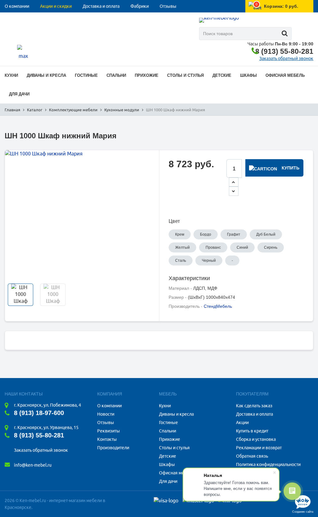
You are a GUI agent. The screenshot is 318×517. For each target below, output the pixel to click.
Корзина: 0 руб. (281, 6)
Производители (113, 447)
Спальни (167, 430)
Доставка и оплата (101, 6)
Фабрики (139, 6)
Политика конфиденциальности (268, 464)
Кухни (165, 405)
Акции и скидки (56, 6)
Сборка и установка (256, 439)
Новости (105, 414)
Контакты (14, 18)
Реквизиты (108, 430)
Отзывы (168, 6)
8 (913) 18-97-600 (39, 412)
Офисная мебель (176, 472)
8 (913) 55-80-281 (284, 51)
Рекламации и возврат (259, 447)
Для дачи (168, 481)
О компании (17, 6)
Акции (242, 422)
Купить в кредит (252, 430)
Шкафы (167, 464)
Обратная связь (252, 456)
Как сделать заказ (254, 405)
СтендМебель (218, 306)
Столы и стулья (174, 447)
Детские (167, 456)
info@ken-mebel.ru (33, 465)
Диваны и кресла (176, 414)
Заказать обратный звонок (286, 58)
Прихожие (169, 439)
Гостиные (168, 422)
